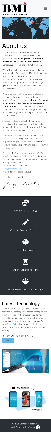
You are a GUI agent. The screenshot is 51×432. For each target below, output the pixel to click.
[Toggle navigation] (45, 8)
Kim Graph (30, 427)
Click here (8, 340)
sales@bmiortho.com (11, 168)
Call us (15, 324)
